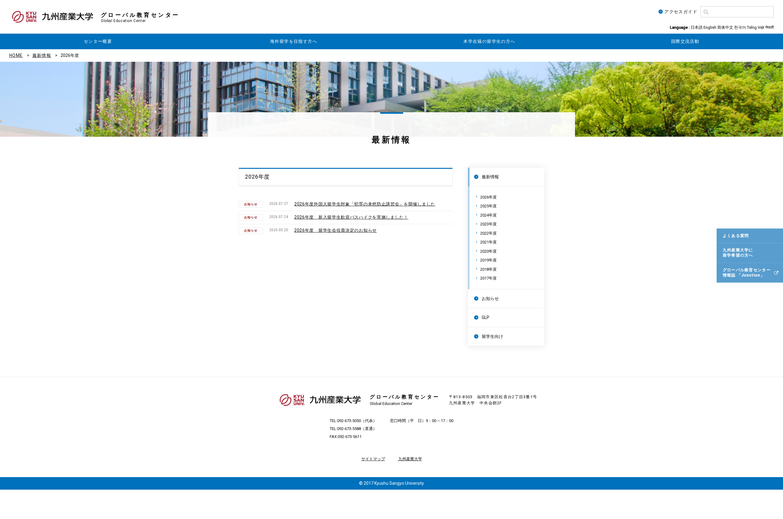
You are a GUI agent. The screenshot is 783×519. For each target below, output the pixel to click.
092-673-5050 (349, 420)
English (709, 27)
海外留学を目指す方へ (293, 41)
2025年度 (488, 206)
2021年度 (488, 242)
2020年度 (488, 251)
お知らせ (490, 298)
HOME (16, 55)
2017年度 (488, 278)
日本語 (697, 27)
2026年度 (488, 197)
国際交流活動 (685, 41)
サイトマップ (373, 459)
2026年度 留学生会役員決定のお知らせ (335, 230)
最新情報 (41, 55)
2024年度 (488, 215)
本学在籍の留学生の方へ (489, 41)
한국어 (740, 27)
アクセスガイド (680, 11)
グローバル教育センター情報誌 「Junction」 (747, 272)
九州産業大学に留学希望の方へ (738, 253)
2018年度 (488, 269)
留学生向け (492, 336)
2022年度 (488, 233)
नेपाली (769, 27)
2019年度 (488, 260)
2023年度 (488, 224)
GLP (485, 317)
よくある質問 (736, 235)
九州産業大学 (410, 459)
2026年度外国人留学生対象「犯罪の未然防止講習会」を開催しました (364, 204)
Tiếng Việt (755, 27)
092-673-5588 (349, 428)
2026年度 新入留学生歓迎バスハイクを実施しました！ (351, 217)
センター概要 (98, 41)
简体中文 (725, 27)
